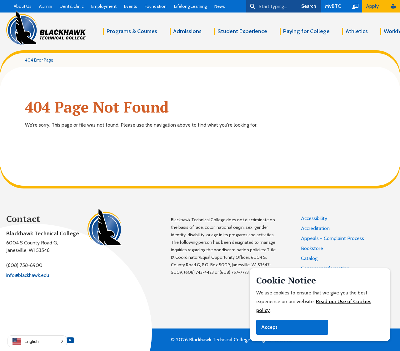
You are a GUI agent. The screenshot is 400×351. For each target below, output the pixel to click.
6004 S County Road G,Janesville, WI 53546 (32, 246)
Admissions (187, 31)
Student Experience (242, 31)
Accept (269, 327)
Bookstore (312, 248)
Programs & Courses (132, 31)
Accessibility (314, 218)
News (219, 6)
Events (130, 6)
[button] (37, 341)
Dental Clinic (72, 6)
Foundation (156, 6)
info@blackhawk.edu (27, 275)
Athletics (357, 31)
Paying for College (306, 31)
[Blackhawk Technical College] (46, 28)
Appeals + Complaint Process (332, 238)
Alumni (45, 6)
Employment (104, 6)
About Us (23, 6)
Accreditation (315, 228)
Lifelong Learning (190, 6)
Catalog (309, 258)
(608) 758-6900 (24, 265)
